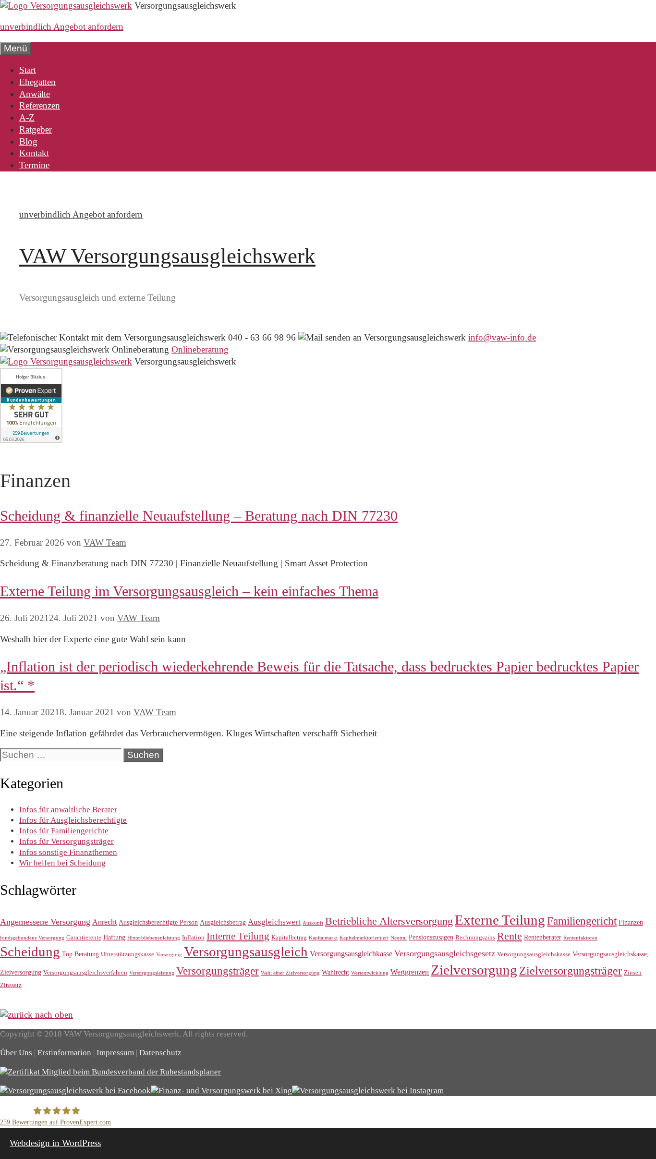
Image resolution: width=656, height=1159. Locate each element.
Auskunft (313, 923)
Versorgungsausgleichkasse (351, 954)
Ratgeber (35, 129)
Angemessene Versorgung (45, 922)
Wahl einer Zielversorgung (290, 973)
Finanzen (631, 922)
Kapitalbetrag (289, 937)
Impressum (115, 1052)
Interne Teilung (238, 936)
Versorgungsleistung (151, 973)
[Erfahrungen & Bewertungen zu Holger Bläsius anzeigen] (31, 440)
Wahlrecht (335, 972)
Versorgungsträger (217, 970)
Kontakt (34, 153)
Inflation (193, 937)
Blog (28, 141)
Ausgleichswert (274, 922)
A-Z (27, 117)
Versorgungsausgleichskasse (534, 954)
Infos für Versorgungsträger (66, 841)
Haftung (114, 937)
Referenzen (39, 105)
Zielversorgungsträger (570, 970)
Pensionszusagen (431, 937)
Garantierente (83, 937)
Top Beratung (80, 954)
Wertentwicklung (370, 973)
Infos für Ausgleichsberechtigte (73, 820)
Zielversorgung (474, 969)
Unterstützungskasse (127, 954)
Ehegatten (37, 82)
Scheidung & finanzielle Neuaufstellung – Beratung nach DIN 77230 (199, 516)
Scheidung (30, 951)
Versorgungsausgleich (246, 951)
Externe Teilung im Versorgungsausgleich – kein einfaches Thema (189, 591)
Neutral (398, 937)
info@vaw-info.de (502, 337)
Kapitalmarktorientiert (364, 937)
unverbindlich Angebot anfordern (61, 27)
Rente (509, 936)
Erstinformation (64, 1052)
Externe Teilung (500, 919)
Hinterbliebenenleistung (153, 937)
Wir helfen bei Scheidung (62, 862)
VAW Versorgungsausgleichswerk (167, 256)
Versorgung (169, 954)
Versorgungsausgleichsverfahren (85, 972)
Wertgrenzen (409, 972)
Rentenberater (542, 937)
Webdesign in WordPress (55, 1143)
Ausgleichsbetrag (223, 922)
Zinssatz (11, 984)
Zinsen (633, 972)
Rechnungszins (475, 937)
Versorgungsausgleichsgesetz (444, 953)
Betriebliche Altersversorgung (389, 921)
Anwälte (34, 94)
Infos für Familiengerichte (64, 830)
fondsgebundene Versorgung (32, 937)
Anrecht (104, 922)
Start (27, 70)
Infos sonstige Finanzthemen (68, 852)
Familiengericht (582, 921)
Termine (34, 165)
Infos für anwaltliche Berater (68, 809)
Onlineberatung (200, 349)
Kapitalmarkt (323, 937)
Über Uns (16, 1052)
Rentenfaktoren (580, 937)
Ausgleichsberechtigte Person (158, 922)
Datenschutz (160, 1052)
